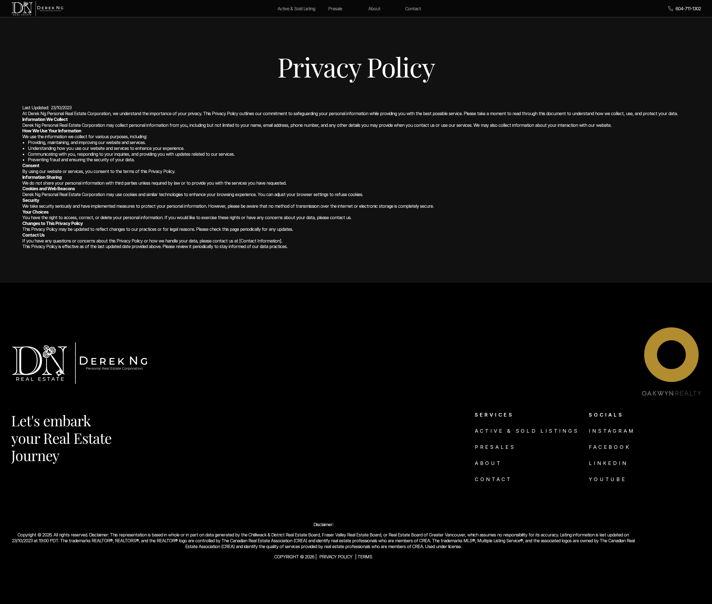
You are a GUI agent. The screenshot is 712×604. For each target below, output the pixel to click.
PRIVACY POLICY (335, 557)
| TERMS (363, 557)
